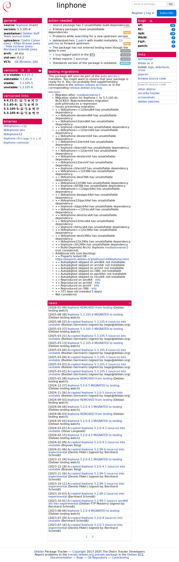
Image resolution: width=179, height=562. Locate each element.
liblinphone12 (13, 134)
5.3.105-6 (26, 87)
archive (17, 36)
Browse (25, 61)
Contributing (120, 557)
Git (17, 61)
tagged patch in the (91, 54)
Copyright (79, 551)
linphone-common (16, 142)
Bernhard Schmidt (16, 49)
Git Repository (97, 557)
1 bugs (25, 138)
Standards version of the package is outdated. (91, 63)
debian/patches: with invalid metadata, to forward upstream (89, 42)
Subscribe (166, 13)
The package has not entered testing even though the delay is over (89, 49)
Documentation (61, 557)
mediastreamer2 (88, 95)
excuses (54, 92)
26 (172, 25)
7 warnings (80, 58)
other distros (147, 89)
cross (141, 70)
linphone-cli (12, 138)
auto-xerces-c (110, 76)
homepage (145, 59)
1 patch (81, 40)
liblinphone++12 (15, 126)
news (52, 303)
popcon (143, 74)
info (98, 279)
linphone (22, 25)
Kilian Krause (23, 43)
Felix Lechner (15, 46)
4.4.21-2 (27, 75)
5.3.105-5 (26, 83)
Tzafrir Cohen (30, 40)
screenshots (146, 97)
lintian (142, 63)
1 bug (57, 54)
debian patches (148, 101)
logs (151, 67)
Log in (150, 12)
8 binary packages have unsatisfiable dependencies (89, 31)
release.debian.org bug (85, 87)
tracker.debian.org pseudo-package (93, 554)
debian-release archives (91, 84)
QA (35, 61)
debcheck (162, 67)
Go (171, 4)
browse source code (152, 78)
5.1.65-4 (26, 79)
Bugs (79, 557)
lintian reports (91, 58)
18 (172, 33)
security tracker (149, 93)
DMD (26, 36)
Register (137, 12)
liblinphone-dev (14, 130)
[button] (50, 25)
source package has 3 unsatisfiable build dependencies (91, 25)
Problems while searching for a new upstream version (91, 36)
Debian (39, 551)
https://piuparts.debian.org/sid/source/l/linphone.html (92, 259)
